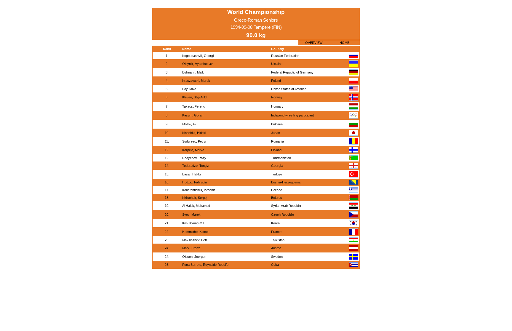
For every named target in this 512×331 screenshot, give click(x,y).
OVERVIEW (313, 42)
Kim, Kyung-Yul (193, 223)
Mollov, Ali (189, 124)
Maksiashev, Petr (194, 240)
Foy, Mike (189, 89)
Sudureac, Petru (194, 141)
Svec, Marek (191, 214)
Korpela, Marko (193, 150)
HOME (344, 42)
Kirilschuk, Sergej (194, 197)
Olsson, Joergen (194, 256)
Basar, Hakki (191, 174)
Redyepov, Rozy (194, 158)
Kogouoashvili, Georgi (198, 55)
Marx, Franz (191, 248)
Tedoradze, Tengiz (195, 165)
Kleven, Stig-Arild (194, 97)
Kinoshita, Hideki (194, 133)
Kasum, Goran (192, 115)
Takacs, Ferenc (193, 106)
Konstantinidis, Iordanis (198, 190)
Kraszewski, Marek (196, 80)
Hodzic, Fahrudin (194, 182)
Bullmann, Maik (193, 72)
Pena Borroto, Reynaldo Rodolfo (205, 264)
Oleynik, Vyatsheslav (197, 63)
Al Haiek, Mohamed (196, 205)
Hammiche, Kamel (195, 232)
